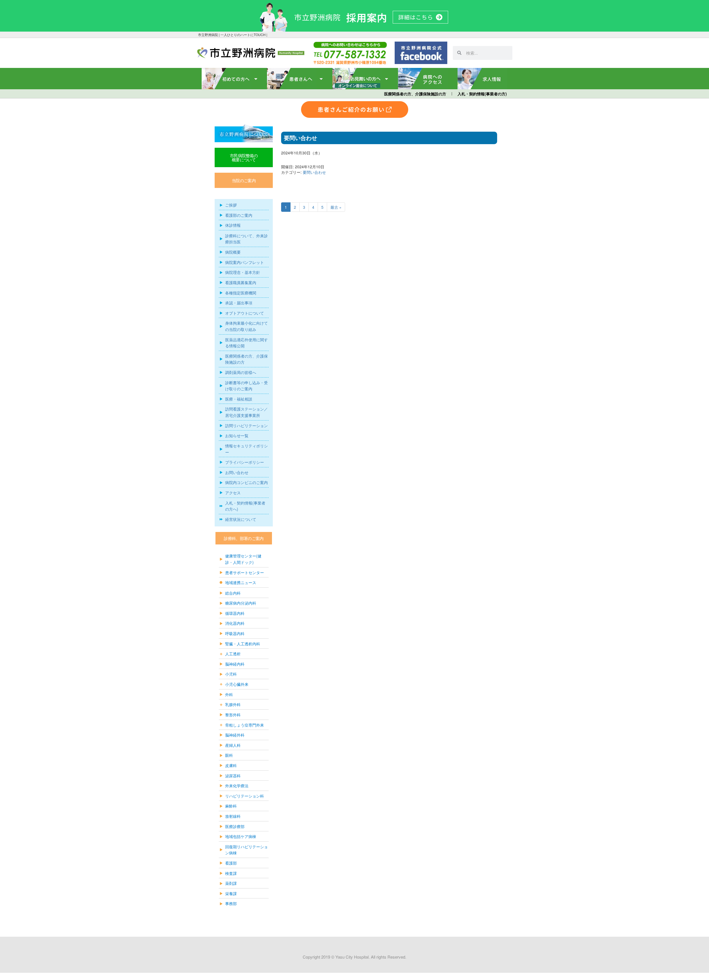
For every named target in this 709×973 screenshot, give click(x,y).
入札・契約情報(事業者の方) (482, 93)
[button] (244, 180)
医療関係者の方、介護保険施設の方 (415, 93)
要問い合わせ (314, 172)
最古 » (335, 207)
